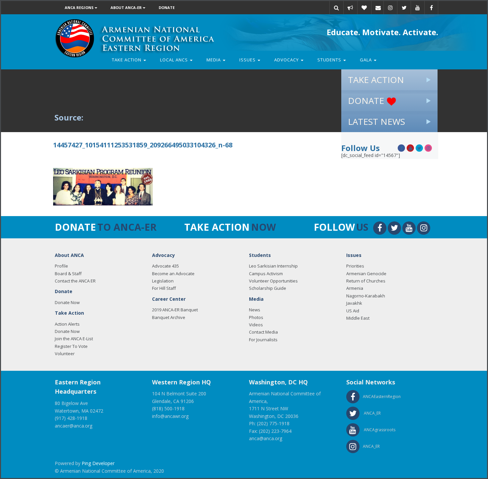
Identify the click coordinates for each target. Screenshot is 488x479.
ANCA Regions (80, 7)
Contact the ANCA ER (75, 281)
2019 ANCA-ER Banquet (175, 310)
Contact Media (263, 332)
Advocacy (287, 60)
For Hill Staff (164, 288)
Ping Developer (98, 463)
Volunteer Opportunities (273, 281)
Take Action (127, 60)
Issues (248, 60)
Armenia (354, 288)
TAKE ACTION (376, 80)
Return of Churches (365, 281)
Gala (366, 60)
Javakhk (354, 303)
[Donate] (364, 7)
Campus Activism (266, 274)
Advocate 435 (165, 266)
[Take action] (350, 7)
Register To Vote (71, 346)
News (254, 310)
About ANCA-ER (127, 7)
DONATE (367, 101)
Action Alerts (67, 324)
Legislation (163, 281)
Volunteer (65, 354)
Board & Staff (68, 274)
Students (330, 60)
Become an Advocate (173, 274)
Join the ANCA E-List (74, 339)
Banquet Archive (168, 317)
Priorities (355, 266)
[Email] (378, 7)
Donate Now (67, 302)
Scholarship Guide (267, 288)
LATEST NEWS (376, 121)
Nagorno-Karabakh (365, 296)
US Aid (352, 311)
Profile (61, 266)
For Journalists (263, 340)
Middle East (357, 318)
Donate (167, 7)
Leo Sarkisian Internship (273, 266)
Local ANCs (174, 60)
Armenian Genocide (366, 274)
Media (214, 60)
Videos (256, 325)
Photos (256, 317)
